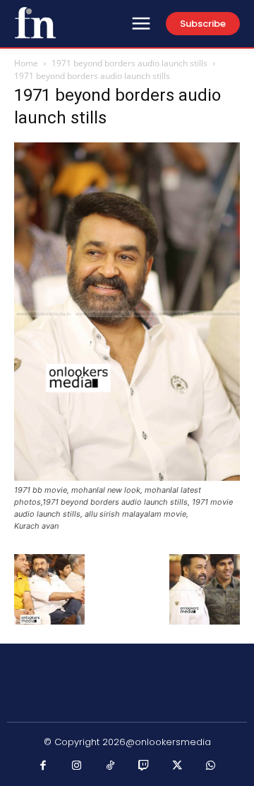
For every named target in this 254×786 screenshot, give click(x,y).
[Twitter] (177, 766)
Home (26, 63)
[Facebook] (43, 766)
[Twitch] (144, 766)
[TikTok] (110, 766)
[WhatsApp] (211, 766)
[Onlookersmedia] (35, 22)
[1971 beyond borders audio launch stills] (127, 477)
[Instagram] (77, 766)
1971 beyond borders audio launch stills (129, 63)
